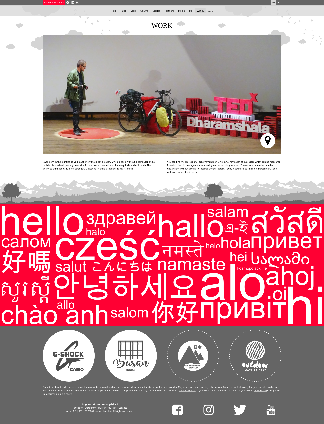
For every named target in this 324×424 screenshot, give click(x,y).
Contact (122, 407)
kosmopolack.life (102, 411)
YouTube (112, 407)
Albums (144, 10)
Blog (124, 10)
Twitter (102, 407)
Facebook (78, 407)
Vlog (133, 10)
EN (273, 2)
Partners (169, 10)
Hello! (114, 10)
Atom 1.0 (71, 411)
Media (181, 10)
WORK (200, 10)
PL (278, 2)
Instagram (90, 407)
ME (191, 10)
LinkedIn (222, 161)
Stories (156, 10)
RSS (81, 411)
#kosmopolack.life (54, 2)
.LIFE (210, 10)
